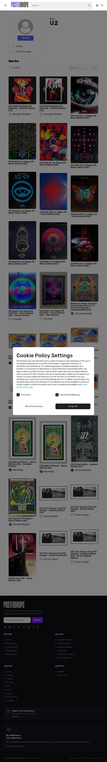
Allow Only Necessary (34, 406)
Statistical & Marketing (70, 395)
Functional (25, 395)
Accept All (73, 406)
